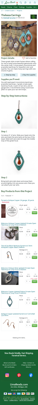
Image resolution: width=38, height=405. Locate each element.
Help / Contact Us (28, 363)
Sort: (2, 196)
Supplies (29, 7)
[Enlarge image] (19, 114)
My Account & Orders (9, 365)
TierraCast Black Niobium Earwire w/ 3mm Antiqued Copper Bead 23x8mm (16, 246)
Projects (19, 10)
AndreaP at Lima (9, 18)
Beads (3, 7)
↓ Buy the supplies (28, 75)
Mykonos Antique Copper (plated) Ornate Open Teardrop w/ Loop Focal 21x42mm (18, 224)
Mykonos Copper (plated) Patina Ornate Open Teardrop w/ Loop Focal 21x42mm (18, 292)
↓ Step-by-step (9, 75)
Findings (22, 7)
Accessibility (25, 399)
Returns (28, 367)
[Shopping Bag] (35, 3)
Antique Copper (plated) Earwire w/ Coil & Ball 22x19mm (18, 314)
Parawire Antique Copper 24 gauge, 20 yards (17, 200)
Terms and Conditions (26, 400)
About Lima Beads (9, 363)
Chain (15, 7)
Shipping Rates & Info (28, 365)
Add (34, 213)
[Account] (30, 3)
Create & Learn (10, 10)
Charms (9, 7)
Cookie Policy (13, 400)
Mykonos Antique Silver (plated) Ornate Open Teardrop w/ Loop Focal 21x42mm (18, 269)
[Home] (2, 10)
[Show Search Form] (21, 3)
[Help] (25, 3)
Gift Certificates (9, 367)
